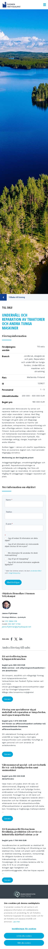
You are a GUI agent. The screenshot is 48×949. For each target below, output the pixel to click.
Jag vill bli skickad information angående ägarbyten (22, 563)
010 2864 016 (11, 621)
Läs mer (7, 699)
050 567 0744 (14, 624)
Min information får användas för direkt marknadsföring (21, 554)
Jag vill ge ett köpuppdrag (18, 559)
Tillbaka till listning (17, 297)
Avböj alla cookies (24, 936)
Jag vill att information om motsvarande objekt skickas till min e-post (22, 545)
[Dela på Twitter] (16, 639)
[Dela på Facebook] (11, 639)
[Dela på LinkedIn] (20, 639)
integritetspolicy (14, 573)
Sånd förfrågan (13, 582)
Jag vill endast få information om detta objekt (21, 539)
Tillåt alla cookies (24, 943)
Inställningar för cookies (24, 929)
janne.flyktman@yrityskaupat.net (16, 627)
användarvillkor (35, 571)
